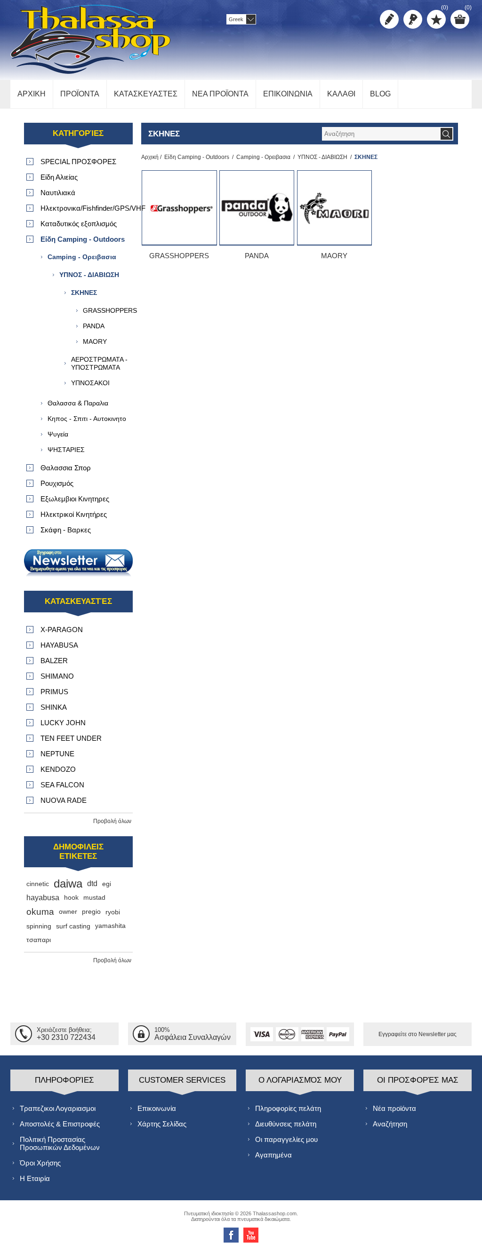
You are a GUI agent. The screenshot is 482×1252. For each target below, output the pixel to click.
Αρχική (150, 157)
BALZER (54, 661)
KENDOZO (58, 769)
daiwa (68, 883)
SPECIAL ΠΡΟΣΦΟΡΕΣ (78, 162)
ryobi (112, 912)
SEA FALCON (62, 785)
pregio (91, 911)
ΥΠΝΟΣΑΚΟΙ (90, 383)
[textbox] (381, 134)
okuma (40, 912)
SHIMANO (57, 676)
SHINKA (53, 707)
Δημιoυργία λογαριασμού (389, 19)
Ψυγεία (58, 434)
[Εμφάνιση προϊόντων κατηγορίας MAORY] (334, 207)
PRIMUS (54, 692)
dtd (92, 883)
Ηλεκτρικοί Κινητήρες (73, 514)
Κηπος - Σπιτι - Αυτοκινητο (87, 418)
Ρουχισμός (56, 483)
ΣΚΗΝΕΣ (84, 292)
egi (106, 883)
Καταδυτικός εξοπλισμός (78, 224)
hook (71, 897)
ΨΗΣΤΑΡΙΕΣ (66, 449)
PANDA (257, 256)
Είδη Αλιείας (59, 177)
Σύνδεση (412, 19)
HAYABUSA (59, 645)
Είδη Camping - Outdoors (196, 157)
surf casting (73, 926)
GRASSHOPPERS (179, 256)
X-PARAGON (61, 630)
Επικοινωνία (156, 1108)
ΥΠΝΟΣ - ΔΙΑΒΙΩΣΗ (322, 157)
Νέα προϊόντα (394, 1108)
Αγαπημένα (273, 1155)
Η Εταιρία (35, 1178)
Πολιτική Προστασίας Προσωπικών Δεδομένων (60, 1143)
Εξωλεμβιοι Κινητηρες (74, 499)
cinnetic (37, 883)
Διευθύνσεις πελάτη (285, 1124)
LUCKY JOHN (63, 723)
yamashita (110, 925)
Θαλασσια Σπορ (65, 468)
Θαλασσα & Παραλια (78, 403)
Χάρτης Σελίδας (161, 1124)
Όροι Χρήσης (40, 1163)
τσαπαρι (38, 939)
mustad (94, 897)
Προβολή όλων (112, 821)
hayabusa (42, 898)
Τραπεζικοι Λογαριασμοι (58, 1108)
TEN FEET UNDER (71, 738)
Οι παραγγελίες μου (286, 1139)
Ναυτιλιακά (57, 193)
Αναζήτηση (390, 1124)
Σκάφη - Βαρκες (65, 530)
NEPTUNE (57, 754)
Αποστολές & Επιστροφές (60, 1124)
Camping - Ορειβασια (263, 157)
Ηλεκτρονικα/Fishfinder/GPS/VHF (86, 208)
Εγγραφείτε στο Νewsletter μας (417, 1034)
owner (68, 911)
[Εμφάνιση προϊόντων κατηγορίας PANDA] (256, 207)
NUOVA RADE (63, 800)
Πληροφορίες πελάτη (288, 1108)
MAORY (334, 256)
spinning (38, 926)
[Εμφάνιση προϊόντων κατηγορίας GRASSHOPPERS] (179, 207)
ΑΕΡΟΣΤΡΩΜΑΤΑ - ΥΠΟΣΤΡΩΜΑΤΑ (99, 363)
